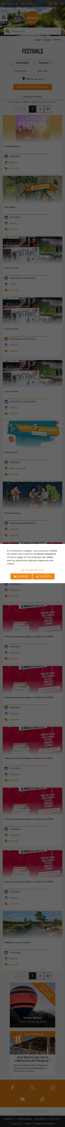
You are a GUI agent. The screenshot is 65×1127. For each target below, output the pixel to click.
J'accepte (45, 576)
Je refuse (23, 576)
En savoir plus (34, 570)
